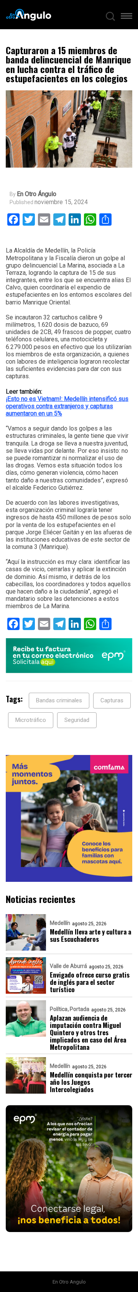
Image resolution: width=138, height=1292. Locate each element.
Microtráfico (30, 720)
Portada (79, 1009)
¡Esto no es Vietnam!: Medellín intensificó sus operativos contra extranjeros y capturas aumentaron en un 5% (67, 406)
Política (58, 1009)
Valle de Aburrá (68, 966)
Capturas (111, 700)
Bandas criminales (59, 700)
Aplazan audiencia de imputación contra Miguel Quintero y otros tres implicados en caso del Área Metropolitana (88, 1032)
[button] (126, 17)
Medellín (60, 923)
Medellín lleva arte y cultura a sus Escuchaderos (90, 935)
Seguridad (76, 720)
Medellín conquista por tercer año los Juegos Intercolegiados (91, 1082)
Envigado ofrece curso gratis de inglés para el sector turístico (90, 982)
